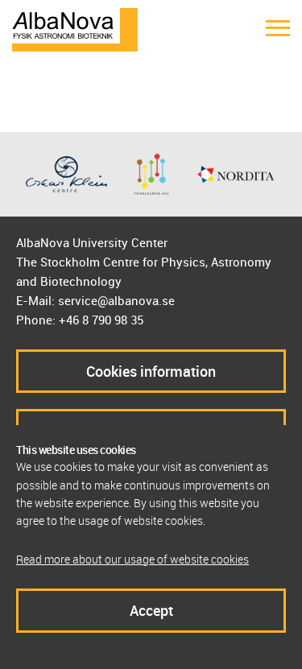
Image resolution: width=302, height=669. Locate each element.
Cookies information (151, 371)
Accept (151, 610)
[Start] (75, 28)
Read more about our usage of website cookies (132, 559)
